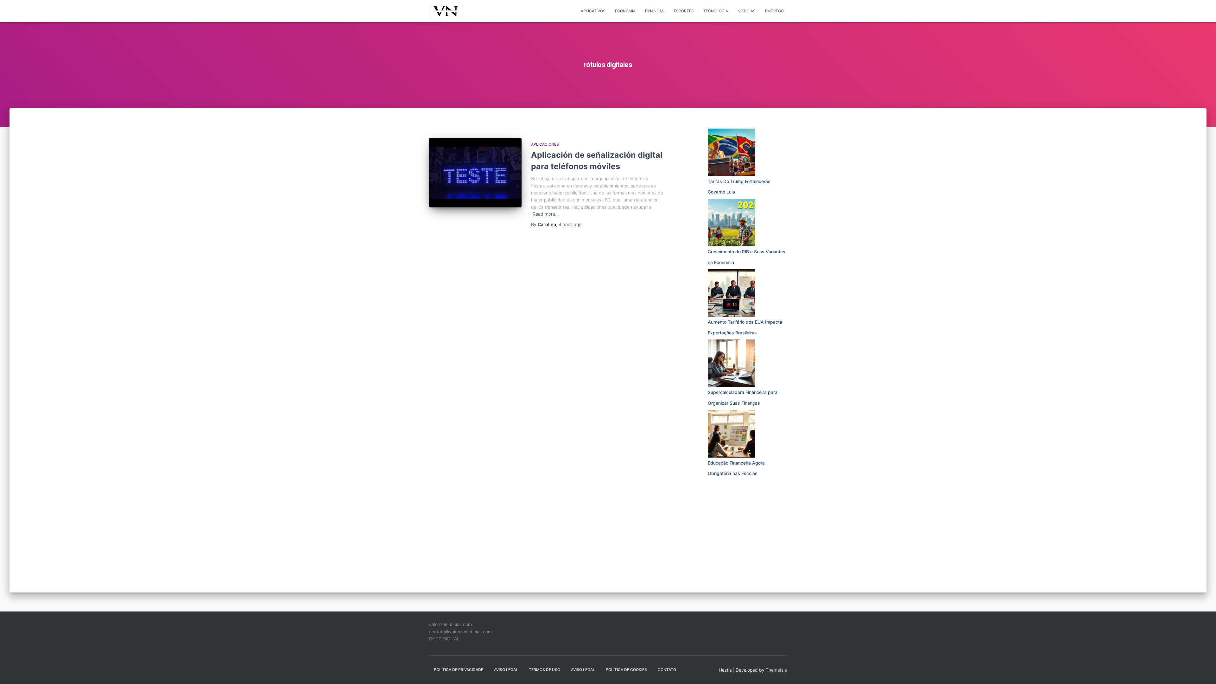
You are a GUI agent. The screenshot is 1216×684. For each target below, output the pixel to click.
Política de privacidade (458, 669)
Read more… (546, 214)
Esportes (684, 11)
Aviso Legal (506, 669)
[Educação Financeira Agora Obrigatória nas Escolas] (731, 434)
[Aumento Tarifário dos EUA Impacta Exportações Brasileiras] (731, 293)
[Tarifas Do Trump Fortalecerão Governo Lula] (731, 152)
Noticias (747, 11)
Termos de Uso (544, 669)
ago (570, 224)
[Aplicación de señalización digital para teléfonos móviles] (475, 172)
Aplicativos (593, 11)
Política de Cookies (626, 669)
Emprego (774, 11)
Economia (625, 11)
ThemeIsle (776, 670)
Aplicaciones (545, 144)
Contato (667, 669)
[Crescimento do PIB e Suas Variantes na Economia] (731, 222)
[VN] (447, 11)
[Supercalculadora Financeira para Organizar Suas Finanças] (731, 363)
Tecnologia (715, 11)
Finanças (654, 11)
